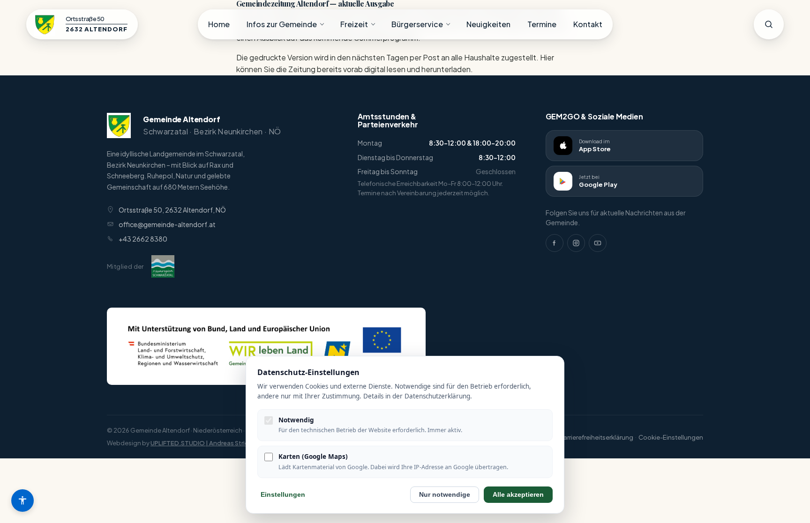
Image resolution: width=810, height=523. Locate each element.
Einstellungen (283, 494)
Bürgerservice (417, 24)
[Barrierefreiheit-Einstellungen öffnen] (22, 500)
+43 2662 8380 (143, 239)
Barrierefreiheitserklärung (596, 437)
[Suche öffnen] (769, 24)
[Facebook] (554, 243)
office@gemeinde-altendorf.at (167, 224)
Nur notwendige (444, 494)
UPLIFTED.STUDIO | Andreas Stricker (203, 443)
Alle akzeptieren (518, 494)
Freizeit (354, 24)
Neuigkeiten (488, 24)
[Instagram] (576, 243)
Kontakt (587, 24)
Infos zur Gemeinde (282, 24)
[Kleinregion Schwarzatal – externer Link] (162, 266)
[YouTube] (598, 243)
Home (219, 24)
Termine (541, 24)
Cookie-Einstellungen (670, 437)
